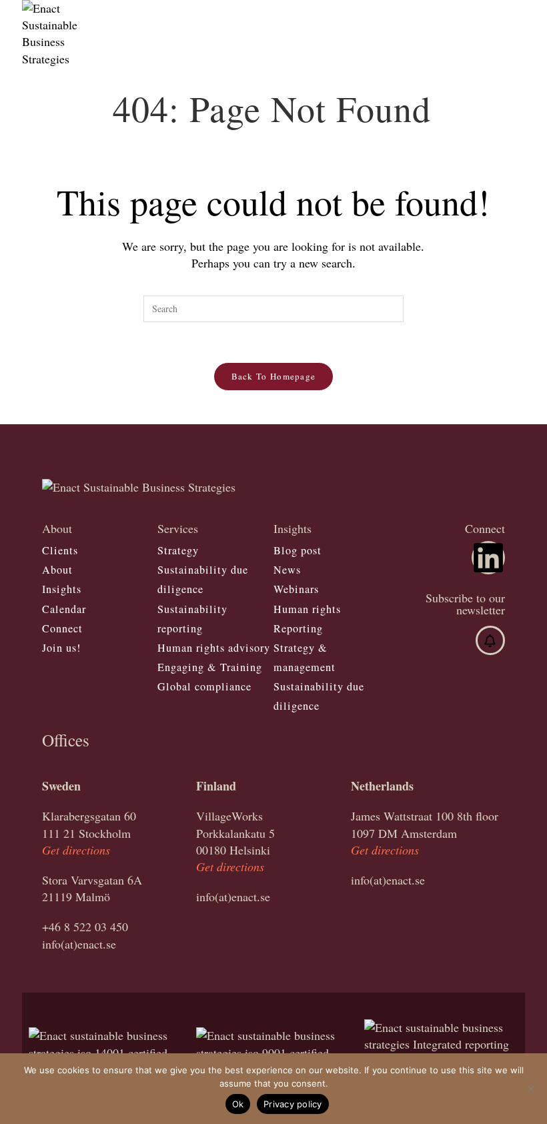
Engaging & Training (209, 667)
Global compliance (204, 686)
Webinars (296, 589)
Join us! (61, 647)
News (287, 569)
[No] (530, 1088)
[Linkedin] (488, 557)
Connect (62, 628)
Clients (60, 550)
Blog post (298, 550)
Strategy (178, 550)
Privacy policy (292, 1104)
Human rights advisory (213, 647)
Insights (61, 589)
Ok (238, 1104)
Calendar (64, 609)
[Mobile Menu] (521, 17)
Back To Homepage (273, 376)
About (57, 569)
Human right (305, 609)
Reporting (298, 628)
